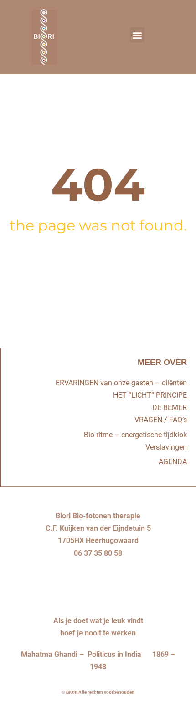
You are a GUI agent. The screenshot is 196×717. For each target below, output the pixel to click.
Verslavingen (166, 447)
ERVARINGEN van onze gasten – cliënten (121, 383)
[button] (137, 34)
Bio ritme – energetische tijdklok (135, 434)
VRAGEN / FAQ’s (160, 419)
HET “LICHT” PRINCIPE (150, 395)
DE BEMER (169, 407)
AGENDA (173, 461)
